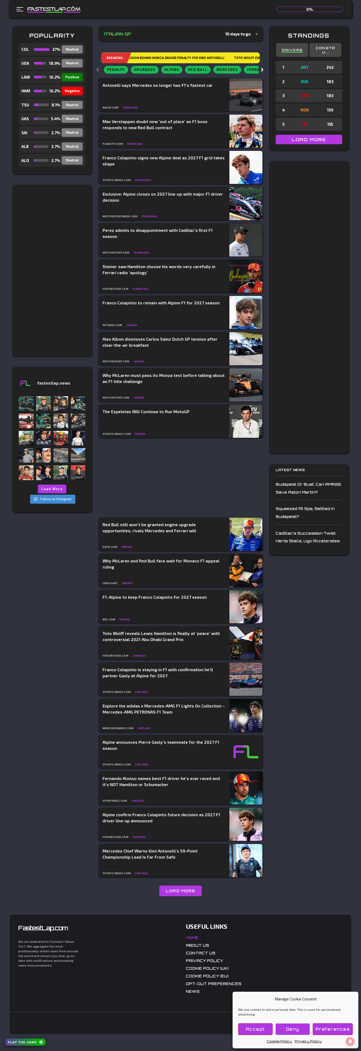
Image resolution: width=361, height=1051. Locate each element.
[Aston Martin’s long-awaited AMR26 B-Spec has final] (43, 420)
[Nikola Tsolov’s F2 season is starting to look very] (26, 455)
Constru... (325, 50)
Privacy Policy (308, 1041)
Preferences (333, 1029)
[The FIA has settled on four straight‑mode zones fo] (60, 420)
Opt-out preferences (213, 983)
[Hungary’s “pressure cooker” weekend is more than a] (60, 455)
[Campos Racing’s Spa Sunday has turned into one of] (26, 472)
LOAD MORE (181, 890)
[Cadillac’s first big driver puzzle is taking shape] (60, 403)
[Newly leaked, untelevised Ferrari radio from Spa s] (60, 438)
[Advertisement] (52, 270)
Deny (292, 1029)
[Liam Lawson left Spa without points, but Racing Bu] (78, 438)
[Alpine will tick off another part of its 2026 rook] (78, 472)
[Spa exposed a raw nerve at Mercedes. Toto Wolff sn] (60, 472)
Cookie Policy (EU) (207, 976)
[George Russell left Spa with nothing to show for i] (26, 438)
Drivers (292, 50)
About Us (197, 945)
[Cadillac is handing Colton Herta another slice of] (43, 455)
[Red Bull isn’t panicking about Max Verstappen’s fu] (43, 438)
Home (192, 937)
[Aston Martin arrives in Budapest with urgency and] (78, 403)
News (193, 991)
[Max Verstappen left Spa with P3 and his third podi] (43, 472)
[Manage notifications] (350, 1041)
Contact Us (200, 953)
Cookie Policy (279, 1041)
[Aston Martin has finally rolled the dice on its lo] (26, 403)
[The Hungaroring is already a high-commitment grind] (78, 455)
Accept (255, 1029)
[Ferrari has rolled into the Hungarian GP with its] (26, 420)
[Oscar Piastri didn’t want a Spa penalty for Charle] (43, 403)
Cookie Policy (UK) (207, 968)
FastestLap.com (43, 928)
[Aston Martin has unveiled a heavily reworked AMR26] (78, 420)
